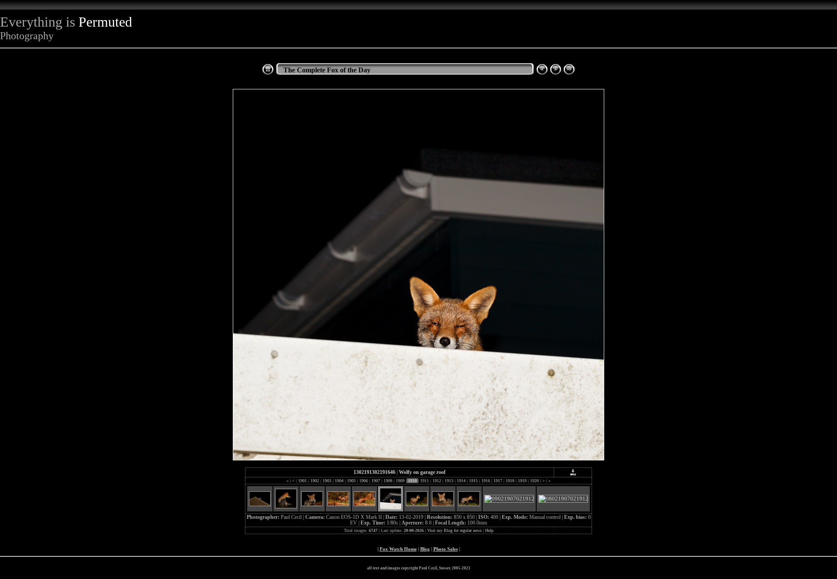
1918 (510, 480)
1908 (388, 480)
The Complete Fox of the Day (327, 70)
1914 (461, 480)
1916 (485, 480)
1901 (302, 480)
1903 (327, 480)
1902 (314, 480)
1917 (498, 480)
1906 (363, 480)
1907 (375, 480)
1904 (339, 480)
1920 (534, 480)
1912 (436, 480)
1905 (351, 480)
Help (489, 530)
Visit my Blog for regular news (454, 530)
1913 (449, 480)
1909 (400, 480)
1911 (424, 480)
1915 (473, 480)
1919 (522, 480)
